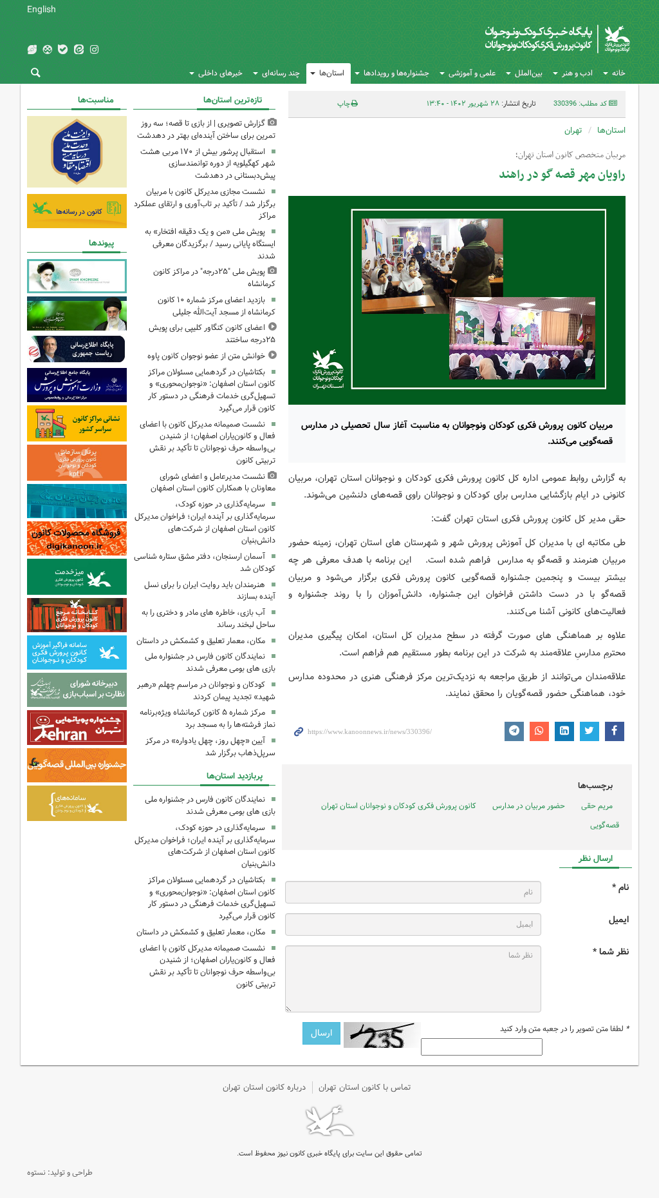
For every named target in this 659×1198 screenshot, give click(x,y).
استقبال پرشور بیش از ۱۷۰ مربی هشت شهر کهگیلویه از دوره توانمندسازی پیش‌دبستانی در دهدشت (207, 164)
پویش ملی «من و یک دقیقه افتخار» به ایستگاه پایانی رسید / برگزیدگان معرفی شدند (210, 244)
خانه (619, 73)
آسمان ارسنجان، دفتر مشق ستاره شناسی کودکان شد (204, 562)
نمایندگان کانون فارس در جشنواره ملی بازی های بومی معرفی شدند (210, 662)
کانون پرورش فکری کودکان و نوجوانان (508, 38)
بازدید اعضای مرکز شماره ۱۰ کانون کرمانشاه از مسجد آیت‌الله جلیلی (216, 306)
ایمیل (619, 920)
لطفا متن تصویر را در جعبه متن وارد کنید (564, 1029)
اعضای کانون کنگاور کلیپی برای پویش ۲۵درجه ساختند (212, 334)
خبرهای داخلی (220, 73)
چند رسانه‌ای (281, 73)
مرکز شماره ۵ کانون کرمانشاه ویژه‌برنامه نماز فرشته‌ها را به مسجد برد (207, 718)
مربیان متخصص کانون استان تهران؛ (570, 155)
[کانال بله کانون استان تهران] (63, 50)
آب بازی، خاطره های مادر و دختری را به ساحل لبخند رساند (208, 618)
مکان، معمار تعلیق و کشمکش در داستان (200, 641)
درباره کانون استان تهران (264, 1087)
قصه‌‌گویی (604, 825)
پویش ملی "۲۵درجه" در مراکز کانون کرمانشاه (214, 278)
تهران (573, 130)
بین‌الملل (529, 73)
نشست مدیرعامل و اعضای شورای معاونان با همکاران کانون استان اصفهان (213, 482)
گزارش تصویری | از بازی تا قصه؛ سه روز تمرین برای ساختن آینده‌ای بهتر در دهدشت (206, 129)
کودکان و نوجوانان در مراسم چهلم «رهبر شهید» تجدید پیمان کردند (206, 691)
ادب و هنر (577, 73)
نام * (620, 887)
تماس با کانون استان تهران (365, 1087)
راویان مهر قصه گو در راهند (562, 175)
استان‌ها (331, 73)
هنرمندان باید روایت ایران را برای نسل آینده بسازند (209, 591)
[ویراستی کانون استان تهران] (31, 50)
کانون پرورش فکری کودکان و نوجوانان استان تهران (398, 806)
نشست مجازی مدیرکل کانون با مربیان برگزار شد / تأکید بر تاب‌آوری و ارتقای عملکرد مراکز (204, 204)
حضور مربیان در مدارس (528, 806)
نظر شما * (611, 952)
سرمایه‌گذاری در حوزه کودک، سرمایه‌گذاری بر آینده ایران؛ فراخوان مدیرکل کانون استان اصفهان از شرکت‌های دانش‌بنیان (205, 522)
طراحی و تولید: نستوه (60, 1172)
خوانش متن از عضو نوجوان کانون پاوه (206, 356)
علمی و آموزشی (472, 73)
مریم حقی (597, 806)
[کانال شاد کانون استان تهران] (47, 50)
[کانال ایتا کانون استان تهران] (78, 50)
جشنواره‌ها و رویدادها (396, 73)
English (41, 10)
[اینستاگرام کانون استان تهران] (94, 50)
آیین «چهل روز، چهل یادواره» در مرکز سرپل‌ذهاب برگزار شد (210, 747)
